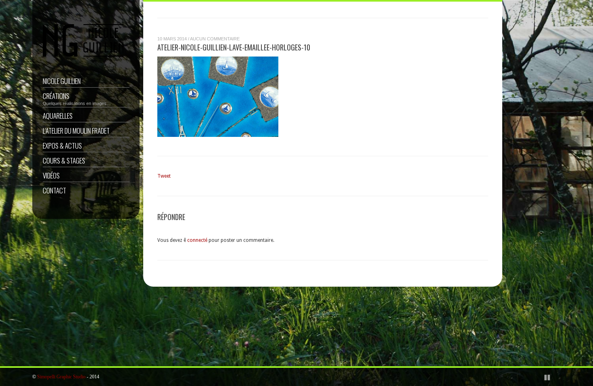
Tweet (164, 176)
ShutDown (24, 377)
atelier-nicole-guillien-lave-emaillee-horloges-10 (233, 47)
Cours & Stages (64, 160)
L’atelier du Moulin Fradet (76, 131)
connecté (197, 240)
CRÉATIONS (77, 98)
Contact (54, 190)
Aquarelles (58, 116)
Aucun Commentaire (215, 38)
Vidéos (51, 175)
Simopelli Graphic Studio (61, 377)
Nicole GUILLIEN (62, 81)
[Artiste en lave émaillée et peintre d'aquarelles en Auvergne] (83, 59)
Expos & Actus (62, 146)
